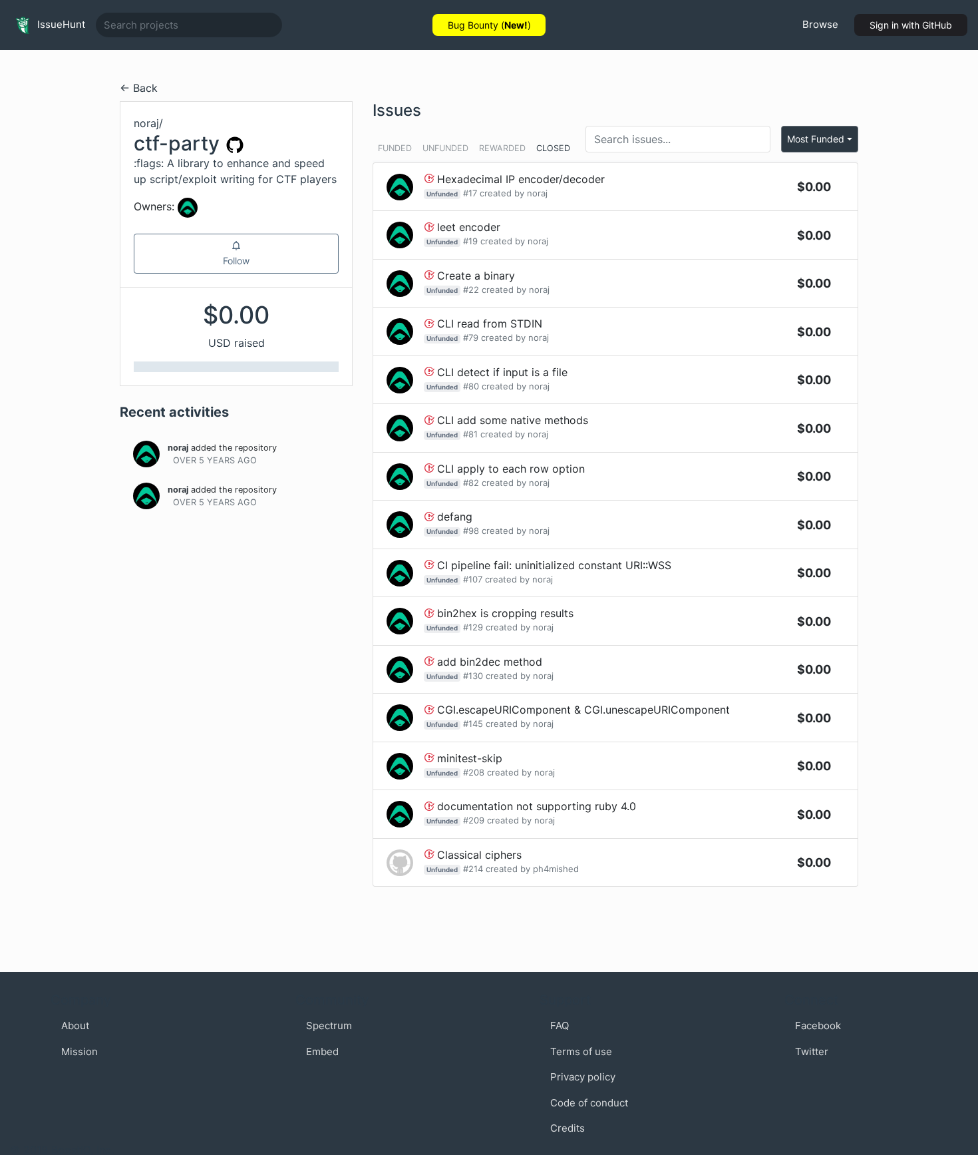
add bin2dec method (489, 661)
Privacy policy (582, 1076)
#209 (473, 820)
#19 (470, 241)
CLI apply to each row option (511, 468)
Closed (553, 148)
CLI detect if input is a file (502, 372)
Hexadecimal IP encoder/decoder (521, 179)
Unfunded (445, 148)
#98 (471, 530)
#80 (471, 386)
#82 (471, 482)
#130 (473, 675)
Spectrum (329, 1025)
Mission (79, 1051)
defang (454, 516)
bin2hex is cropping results (505, 613)
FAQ (559, 1025)
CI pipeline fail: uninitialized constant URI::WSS (554, 565)
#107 (472, 579)
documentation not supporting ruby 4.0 (536, 806)
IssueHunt (60, 24)
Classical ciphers (479, 854)
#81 (470, 434)
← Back (139, 88)
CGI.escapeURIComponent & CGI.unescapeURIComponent (583, 709)
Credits (567, 1128)
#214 (473, 868)
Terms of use (581, 1051)
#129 (473, 627)
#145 (473, 723)
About (75, 1025)
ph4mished (556, 868)
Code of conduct (589, 1102)
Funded (395, 148)
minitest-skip (469, 758)
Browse (820, 24)
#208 (473, 772)
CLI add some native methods (512, 420)
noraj (178, 448)
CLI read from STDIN (489, 323)
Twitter (811, 1051)
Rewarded (502, 148)
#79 (470, 337)
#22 (471, 289)
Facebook (818, 1025)
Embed (322, 1051)
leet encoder (468, 227)
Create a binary (476, 275)
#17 (470, 193)
